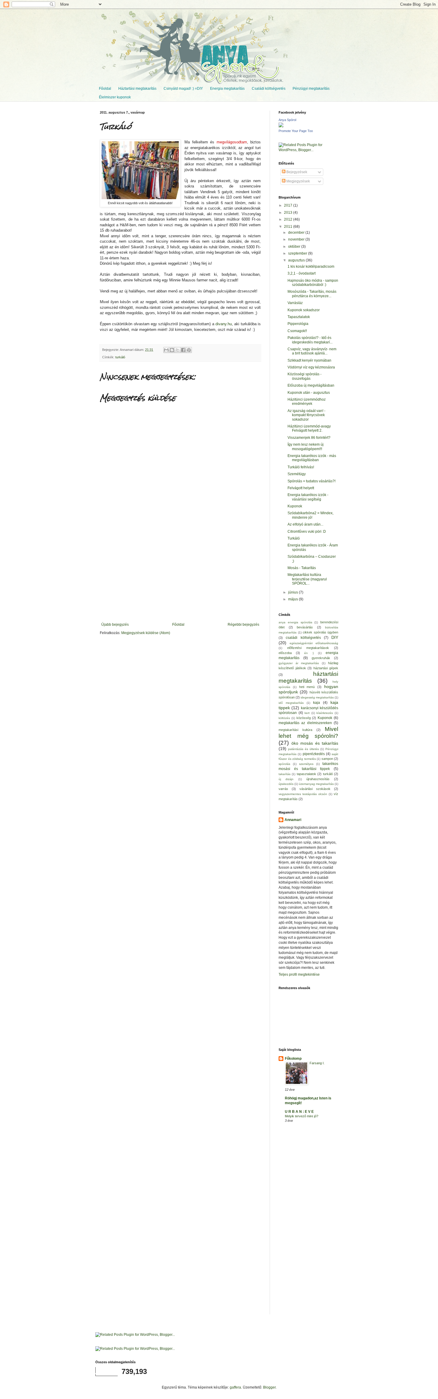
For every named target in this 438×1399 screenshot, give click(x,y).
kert (307, 713)
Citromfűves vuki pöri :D (307, 531)
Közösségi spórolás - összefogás (304, 376)
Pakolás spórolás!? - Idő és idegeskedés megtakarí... (310, 340)
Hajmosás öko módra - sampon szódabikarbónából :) (313, 282)
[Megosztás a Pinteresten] (189, 350)
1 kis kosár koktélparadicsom (311, 266)
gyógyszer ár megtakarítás (299, 663)
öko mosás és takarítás (314, 743)
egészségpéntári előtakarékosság (314, 643)
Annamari (293, 820)
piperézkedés (314, 754)
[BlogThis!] (172, 350)
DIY (334, 637)
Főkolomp (293, 1058)
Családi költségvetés (268, 88)
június (293, 592)
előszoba (285, 653)
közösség (303, 718)
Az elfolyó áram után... (305, 524)
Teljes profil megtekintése (299, 974)
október (294, 246)
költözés (284, 718)
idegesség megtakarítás (317, 697)
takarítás (285, 774)
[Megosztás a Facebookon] (183, 350)
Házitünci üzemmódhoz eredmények (307, 401)
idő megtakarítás (291, 702)
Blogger (269, 1387)
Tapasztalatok (299, 317)
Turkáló (294, 538)
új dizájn (286, 779)
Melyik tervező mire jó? (301, 1116)
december (296, 232)
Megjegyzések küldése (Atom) (145, 633)
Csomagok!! (297, 331)
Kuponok (295, 506)
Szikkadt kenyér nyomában (309, 360)
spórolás (284, 764)
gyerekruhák (321, 658)
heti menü (307, 687)
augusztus (297, 260)
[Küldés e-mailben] (166, 350)
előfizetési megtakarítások (308, 648)
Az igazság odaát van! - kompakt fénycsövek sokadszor (306, 415)
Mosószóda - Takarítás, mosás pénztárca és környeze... (312, 293)
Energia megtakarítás (227, 88)
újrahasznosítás (318, 779)
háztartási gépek (325, 668)
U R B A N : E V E (299, 1112)
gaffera (235, 1387)
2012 (288, 219)
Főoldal (105, 88)
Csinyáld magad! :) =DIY (183, 88)
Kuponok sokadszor (304, 310)
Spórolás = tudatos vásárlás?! (312, 481)
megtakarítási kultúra (295, 730)
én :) (309, 653)
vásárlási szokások (314, 789)
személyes (306, 764)
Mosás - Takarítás (302, 568)
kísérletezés (324, 713)
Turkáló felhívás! (301, 467)
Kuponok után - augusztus (309, 393)
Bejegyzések (296, 172)
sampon (327, 758)
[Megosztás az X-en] (178, 350)
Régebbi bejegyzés (243, 624)
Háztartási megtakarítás (137, 88)
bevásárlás (305, 627)
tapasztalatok (306, 774)
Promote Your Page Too (296, 131)
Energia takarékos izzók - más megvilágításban (312, 458)
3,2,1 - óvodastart (302, 273)
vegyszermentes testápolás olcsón (303, 794)
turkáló (120, 357)
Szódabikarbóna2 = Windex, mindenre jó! (310, 515)
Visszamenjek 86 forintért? (309, 438)
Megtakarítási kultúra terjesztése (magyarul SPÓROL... (307, 579)
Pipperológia (298, 324)
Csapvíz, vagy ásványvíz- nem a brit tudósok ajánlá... (312, 351)
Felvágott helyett (301, 488)
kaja (316, 703)
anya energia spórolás (295, 622)
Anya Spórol (287, 120)
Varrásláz (295, 303)
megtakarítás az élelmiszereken (305, 723)
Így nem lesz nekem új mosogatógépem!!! (306, 446)
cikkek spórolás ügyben (320, 632)
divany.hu (223, 324)
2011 (288, 226)
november (296, 239)
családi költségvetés (303, 638)
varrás (283, 789)
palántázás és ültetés (303, 749)
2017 (288, 205)
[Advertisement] (180, 577)
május (293, 599)
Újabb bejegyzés (115, 624)
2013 (288, 212)
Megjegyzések (297, 181)
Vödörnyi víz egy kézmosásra (311, 367)
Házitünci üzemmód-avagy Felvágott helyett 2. (309, 428)
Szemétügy (297, 474)
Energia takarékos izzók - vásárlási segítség (308, 497)
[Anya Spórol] (281, 126)
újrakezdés (286, 784)
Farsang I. (317, 1063)
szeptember (298, 253)
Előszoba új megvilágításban (311, 385)
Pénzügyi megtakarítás (311, 88)
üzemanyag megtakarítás (316, 784)
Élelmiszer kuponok (115, 97)
